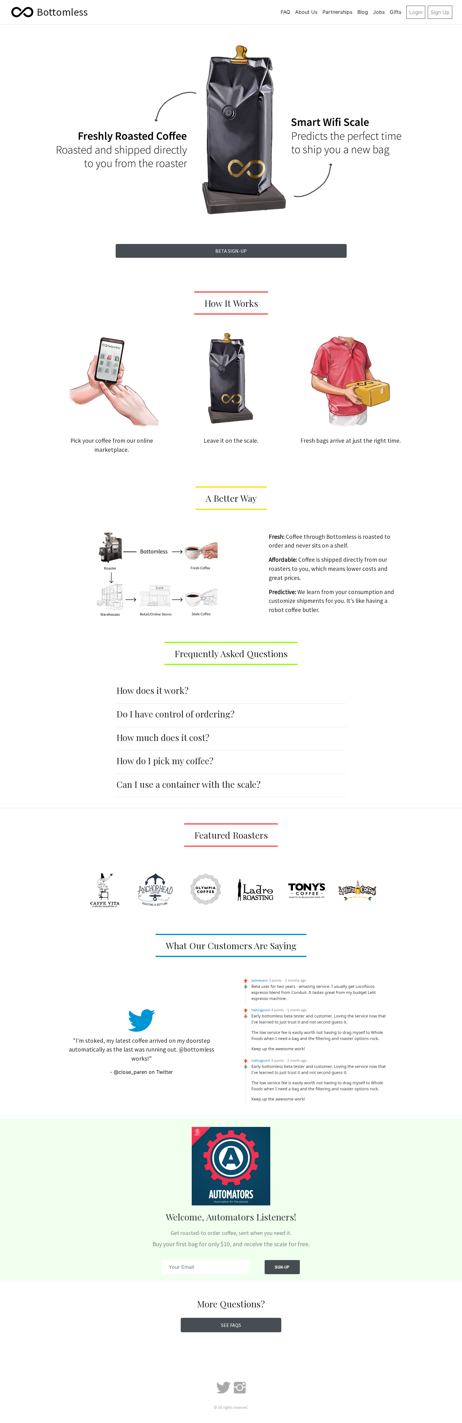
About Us (306, 12)
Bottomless (62, 12)
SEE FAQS (231, 1325)
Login (415, 12)
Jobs (379, 12)
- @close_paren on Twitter (141, 1072)
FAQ (285, 12)
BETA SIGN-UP (231, 251)
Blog (362, 12)
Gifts (395, 12)
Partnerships (337, 12)
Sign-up (282, 1267)
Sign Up (440, 12)
